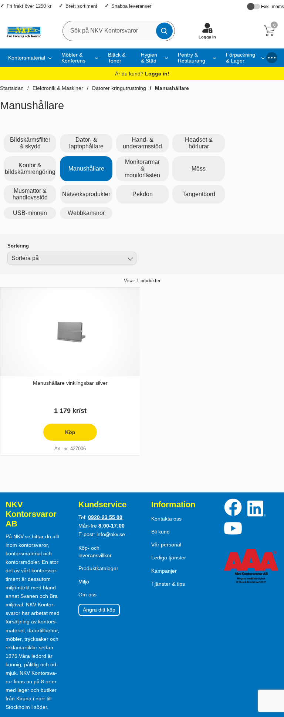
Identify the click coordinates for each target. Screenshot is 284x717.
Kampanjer (164, 571)
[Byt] (129, 259)
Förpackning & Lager (240, 58)
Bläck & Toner (116, 58)
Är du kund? (142, 74)
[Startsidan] (22, 31)
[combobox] (71, 258)
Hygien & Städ (149, 58)
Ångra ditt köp (99, 610)
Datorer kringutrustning (119, 88)
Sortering (18, 246)
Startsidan (12, 88)
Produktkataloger (98, 568)
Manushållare (172, 88)
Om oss (87, 595)
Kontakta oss (166, 519)
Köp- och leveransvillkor (95, 551)
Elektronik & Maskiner (58, 88)
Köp (59, 435)
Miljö (83, 582)
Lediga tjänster (168, 558)
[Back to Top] (271, 669)
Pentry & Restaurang (191, 58)
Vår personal (166, 545)
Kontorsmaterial (26, 58)
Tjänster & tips (168, 584)
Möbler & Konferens (73, 58)
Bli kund (160, 532)
